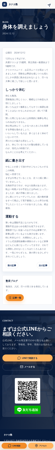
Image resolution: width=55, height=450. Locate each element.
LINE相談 (16, 445)
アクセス (43, 445)
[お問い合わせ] (49, 5)
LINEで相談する (30, 358)
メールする (29, 366)
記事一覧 (17, 297)
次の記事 (43, 265)
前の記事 (12, 265)
